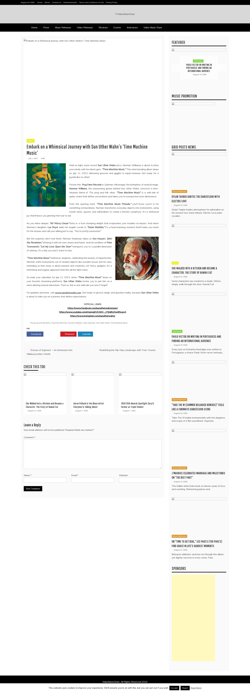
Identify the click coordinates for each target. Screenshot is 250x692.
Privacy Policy (111, 2)
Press (46, 27)
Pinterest (69, 334)
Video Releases (85, 27)
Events (117, 27)
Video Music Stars (153, 27)
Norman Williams (75, 323)
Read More (196, 688)
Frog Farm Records (59, 323)
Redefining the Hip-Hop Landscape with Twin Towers (127, 350)
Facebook (36, 334)
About (47, 2)
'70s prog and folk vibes (40, 323)
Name (28, 475)
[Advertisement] (193, 618)
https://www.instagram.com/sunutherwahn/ (92, 315)
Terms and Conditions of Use (91, 2)
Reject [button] (185, 688)
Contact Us (56, 2)
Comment (29, 437)
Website (123, 475)
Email (74, 475)
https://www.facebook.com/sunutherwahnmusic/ (93, 308)
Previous (176, 67)
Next (221, 67)
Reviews (103, 27)
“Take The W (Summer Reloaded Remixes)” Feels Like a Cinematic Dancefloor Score (199, 68)
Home (39, 2)
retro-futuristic (89, 323)
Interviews (132, 27)
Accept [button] (174, 688)
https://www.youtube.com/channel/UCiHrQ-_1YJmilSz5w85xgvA (92, 311)
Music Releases (63, 27)
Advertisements (70, 2)
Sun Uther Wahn (103, 323)
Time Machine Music (119, 323)
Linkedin (86, 334)
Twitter (53, 334)
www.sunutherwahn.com (68, 292)
